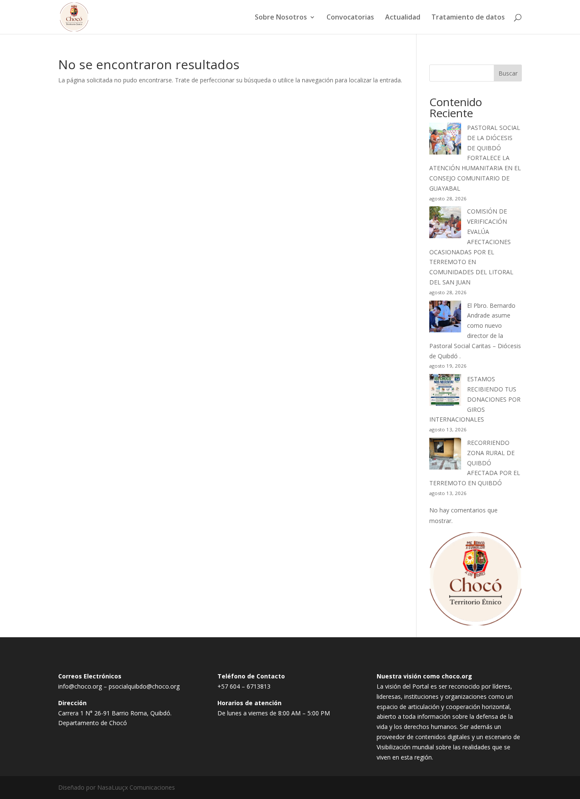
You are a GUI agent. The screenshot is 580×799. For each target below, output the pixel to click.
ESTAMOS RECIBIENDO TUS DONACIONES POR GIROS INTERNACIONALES (475, 399)
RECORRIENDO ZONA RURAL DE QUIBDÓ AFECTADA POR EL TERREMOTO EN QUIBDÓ (474, 463)
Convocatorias (350, 18)
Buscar (508, 73)
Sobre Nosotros (281, 18)
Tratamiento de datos (468, 18)
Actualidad (402, 18)
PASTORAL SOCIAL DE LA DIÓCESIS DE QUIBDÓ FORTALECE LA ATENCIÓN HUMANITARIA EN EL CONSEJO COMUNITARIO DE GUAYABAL (475, 158)
